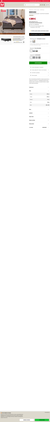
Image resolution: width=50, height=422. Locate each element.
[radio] (31, 41)
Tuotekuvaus (31, 87)
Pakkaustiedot (31, 123)
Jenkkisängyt (42, 9)
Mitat (30, 90)
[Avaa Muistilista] (42, 5)
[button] (49, 62)
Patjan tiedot (31, 116)
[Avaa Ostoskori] (44, 5)
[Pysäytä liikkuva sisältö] (1, 0)
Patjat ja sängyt (36, 9)
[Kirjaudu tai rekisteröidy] (41, 5)
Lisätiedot (31, 112)
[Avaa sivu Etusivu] (2, 5)
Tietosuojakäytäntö (47, 412)
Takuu (30, 109)
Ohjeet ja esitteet (32, 120)
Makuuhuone (31, 9)
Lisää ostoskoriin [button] (38, 62)
